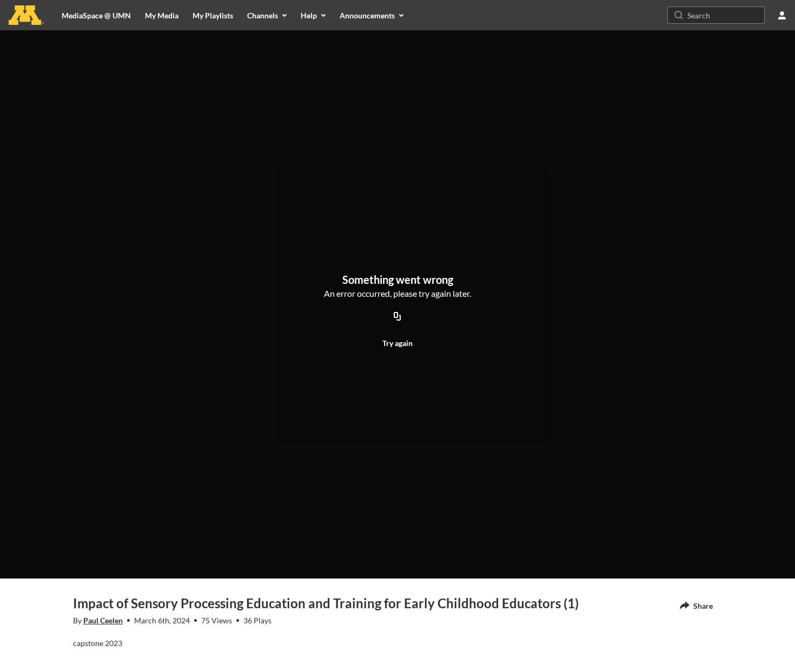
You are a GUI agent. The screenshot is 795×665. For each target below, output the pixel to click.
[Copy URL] (397, 316)
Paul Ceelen (103, 620)
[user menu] (782, 15)
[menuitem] (161, 15)
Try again (397, 343)
